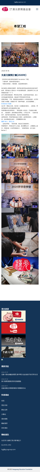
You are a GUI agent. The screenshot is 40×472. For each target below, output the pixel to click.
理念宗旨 (4, 405)
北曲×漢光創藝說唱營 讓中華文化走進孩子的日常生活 (19, 373)
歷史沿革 (4, 410)
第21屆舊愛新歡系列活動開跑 (11, 380)
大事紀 (3, 414)
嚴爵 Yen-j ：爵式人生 (7, 121)
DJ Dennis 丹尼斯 (6, 104)
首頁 (2, 401)
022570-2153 (6, 445)
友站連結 (4, 428)
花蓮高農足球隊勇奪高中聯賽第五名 (13, 387)
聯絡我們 (4, 423)
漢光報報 (4, 419)
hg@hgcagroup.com (20, 2)
